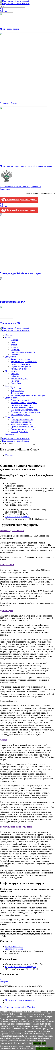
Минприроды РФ (10, 323)
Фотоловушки (17, 393)
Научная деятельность (21, 405)
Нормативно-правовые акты (24, 361)
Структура (15, 349)
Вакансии (15, 354)
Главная (9, 335)
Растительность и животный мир (16, 827)
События (15, 376)
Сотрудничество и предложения (25, 412)
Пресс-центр (11, 371)
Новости (15, 373)
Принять (37, 1043)
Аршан (3, 740)
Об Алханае (16, 388)
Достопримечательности (22, 419)
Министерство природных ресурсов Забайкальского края (26, 166)
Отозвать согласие (44, 1049)
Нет (43, 1043)
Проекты (15, 381)
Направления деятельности (23, 352)
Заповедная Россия (8, 103)
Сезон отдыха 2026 (19, 431)
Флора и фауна (17, 390)
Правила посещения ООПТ (23, 427)
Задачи (14, 345)
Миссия (14, 340)
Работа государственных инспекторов (28, 395)
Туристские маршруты (21, 422)
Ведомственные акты (20, 364)
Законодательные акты (21, 359)
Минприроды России (9, 29)
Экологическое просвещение (24, 402)
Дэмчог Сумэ (6, 610)
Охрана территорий (20, 400)
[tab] (27, 530)
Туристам (9, 417)
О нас (8, 337)
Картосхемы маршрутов (22, 424)
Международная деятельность (24, 410)
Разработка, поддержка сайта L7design (17, 1007)
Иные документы (19, 369)
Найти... (3, 443)
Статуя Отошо (7, 564)
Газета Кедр (16, 383)
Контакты (9, 434)
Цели (13, 342)
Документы (10, 357)
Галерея (8, 386)
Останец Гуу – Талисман (12, 530)
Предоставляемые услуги (22, 429)
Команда (15, 347)
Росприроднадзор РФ (12, 301)
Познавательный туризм (22, 407)
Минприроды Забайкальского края (21, 273)
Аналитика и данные (20, 414)
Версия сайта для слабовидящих (21, 200)
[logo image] (15, 2)
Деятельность (11, 398)
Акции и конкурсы (19, 378)
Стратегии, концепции (21, 366)
